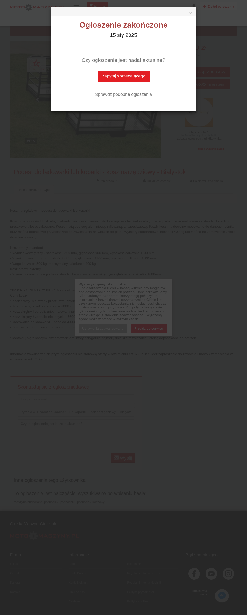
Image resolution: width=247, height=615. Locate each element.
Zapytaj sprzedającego (123, 76)
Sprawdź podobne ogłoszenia (123, 94)
